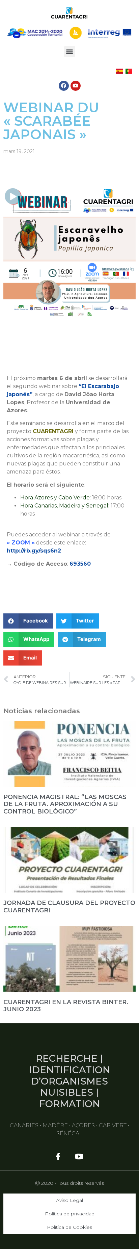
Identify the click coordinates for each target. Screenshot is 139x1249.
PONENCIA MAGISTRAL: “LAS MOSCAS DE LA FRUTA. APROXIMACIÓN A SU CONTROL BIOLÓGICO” (65, 804)
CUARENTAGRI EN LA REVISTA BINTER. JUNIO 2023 (65, 1005)
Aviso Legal (69, 1200)
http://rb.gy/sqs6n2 (34, 550)
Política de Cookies (69, 1227)
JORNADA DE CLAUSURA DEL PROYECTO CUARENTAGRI (69, 906)
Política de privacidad (69, 1214)
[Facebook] (64, 86)
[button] (69, 51)
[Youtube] (76, 86)
